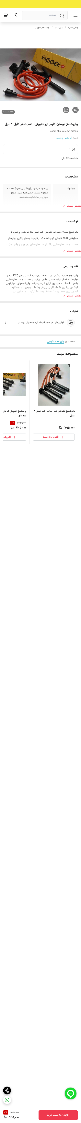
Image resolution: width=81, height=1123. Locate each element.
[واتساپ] (7, 1100)
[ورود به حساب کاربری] (16, 15)
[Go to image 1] (11, 111)
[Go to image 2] (8, 111)
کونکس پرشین (64, 138)
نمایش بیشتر (74, 206)
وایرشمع (59, 27)
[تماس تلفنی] (7, 1090)
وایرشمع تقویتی (42, 27)
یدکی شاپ (73, 27)
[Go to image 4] (3, 111)
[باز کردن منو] (75, 15)
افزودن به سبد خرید (58, 1115)
